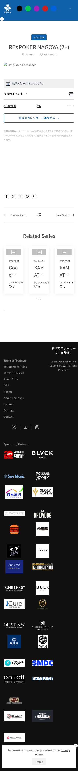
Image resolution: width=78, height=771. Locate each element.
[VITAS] (42, 529)
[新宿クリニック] (42, 625)
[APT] (14, 454)
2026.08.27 (14, 260)
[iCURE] (14, 604)
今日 (39, 105)
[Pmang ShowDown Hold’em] (42, 716)
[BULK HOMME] (42, 588)
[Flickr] (53, 8)
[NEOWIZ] (14, 737)
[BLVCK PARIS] (42, 454)
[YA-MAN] (42, 550)
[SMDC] (42, 663)
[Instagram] (36, 8)
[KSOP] (14, 716)
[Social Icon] (6, 196)
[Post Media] (39, 65)
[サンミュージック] (14, 476)
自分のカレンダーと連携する (37, 118)
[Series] (39, 215)
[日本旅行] (14, 492)
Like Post (50, 54)
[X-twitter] (19, 8)
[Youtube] (45, 8)
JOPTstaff (30, 54)
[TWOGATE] (14, 513)
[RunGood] (42, 566)
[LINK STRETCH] (42, 604)
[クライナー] (14, 550)
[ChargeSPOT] (14, 663)
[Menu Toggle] (66, 8)
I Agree (39, 761)
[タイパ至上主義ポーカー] (42, 476)
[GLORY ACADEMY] (42, 492)
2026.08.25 (39, 260)
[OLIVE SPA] (14, 625)
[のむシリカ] (14, 566)
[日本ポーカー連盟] (14, 700)
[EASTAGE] (42, 678)
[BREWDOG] (42, 513)
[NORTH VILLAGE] (42, 641)
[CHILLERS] (14, 588)
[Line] (28, 8)
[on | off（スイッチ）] (14, 678)
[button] (76, 746)
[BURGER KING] (14, 529)
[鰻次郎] (14, 641)
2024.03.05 (39, 37)
